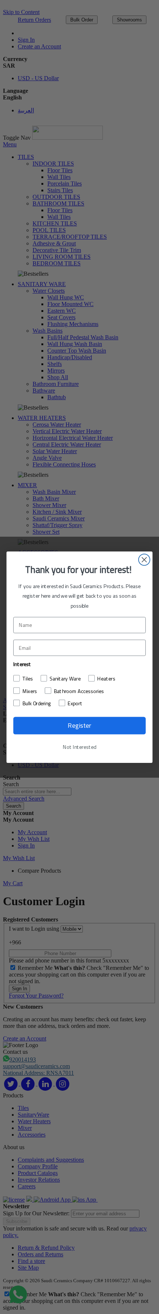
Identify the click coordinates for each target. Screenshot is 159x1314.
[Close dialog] (144, 559)
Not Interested (79, 746)
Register (79, 725)
